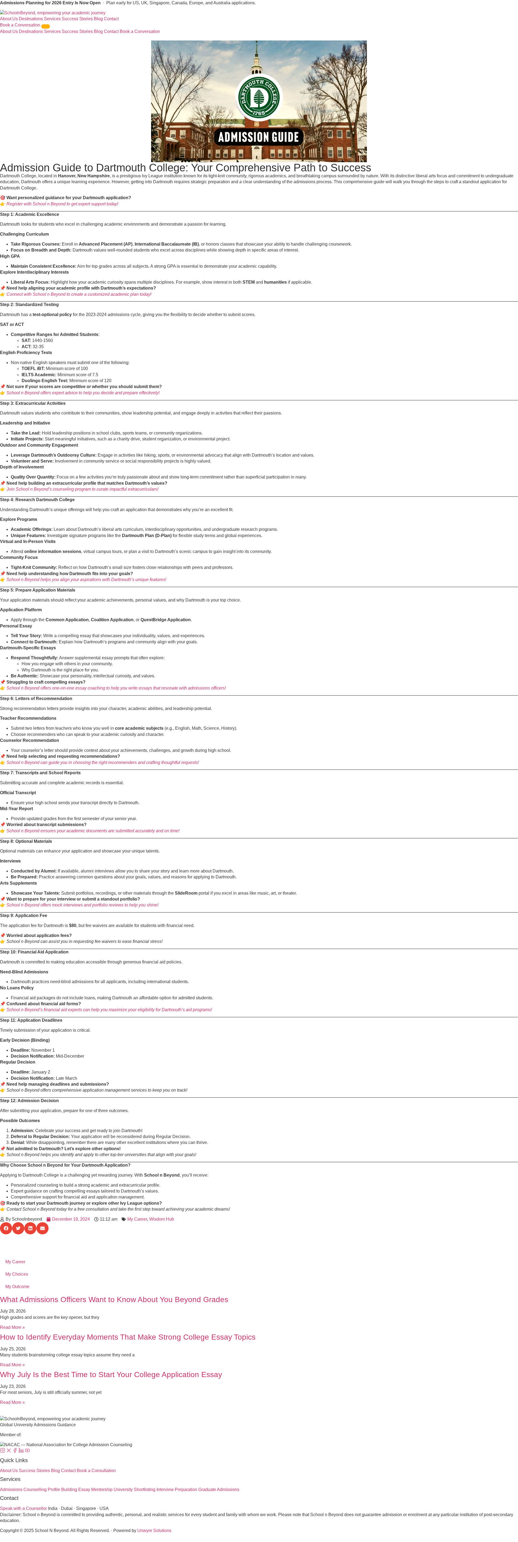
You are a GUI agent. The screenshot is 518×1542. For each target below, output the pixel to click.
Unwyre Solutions (154, 1530)
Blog (98, 18)
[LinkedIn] (22, 1451)
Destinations (31, 18)
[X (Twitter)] (9, 1451)
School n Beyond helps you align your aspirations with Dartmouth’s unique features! (86, 579)
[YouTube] (27, 1451)
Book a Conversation (20, 25)
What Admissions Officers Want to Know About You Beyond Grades (114, 1299)
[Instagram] (3, 1451)
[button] (6, 1228)
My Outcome (17, 1286)
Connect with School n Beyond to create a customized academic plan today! (78, 294)
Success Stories (77, 18)
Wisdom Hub (161, 1219)
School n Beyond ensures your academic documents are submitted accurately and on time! (92, 830)
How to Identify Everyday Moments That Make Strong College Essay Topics (127, 1337)
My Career (137, 1219)
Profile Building (62, 1489)
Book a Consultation (96, 1470)
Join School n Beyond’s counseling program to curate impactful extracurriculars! (82, 489)
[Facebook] (15, 1451)
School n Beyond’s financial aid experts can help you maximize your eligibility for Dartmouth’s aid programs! (109, 1009)
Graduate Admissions (218, 1489)
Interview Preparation (176, 1489)
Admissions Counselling (23, 1489)
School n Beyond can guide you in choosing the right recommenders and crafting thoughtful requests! (102, 762)
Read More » (12, 1327)
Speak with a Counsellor (23, 1508)
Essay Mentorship (95, 1489)
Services (52, 18)
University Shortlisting (134, 1489)
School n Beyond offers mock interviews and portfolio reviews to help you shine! (82, 905)
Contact (111, 18)
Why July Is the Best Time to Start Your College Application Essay (111, 1374)
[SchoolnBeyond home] (52, 13)
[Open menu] (45, 26)
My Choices (16, 1274)
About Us (9, 18)
